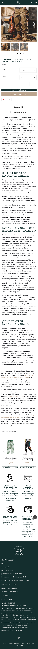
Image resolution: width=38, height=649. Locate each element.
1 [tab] (15, 53)
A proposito (5, 567)
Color (3, 70)
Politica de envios (7, 570)
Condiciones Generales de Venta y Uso (15, 580)
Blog (2, 564)
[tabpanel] (5, 46)
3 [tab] (20, 53)
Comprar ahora (20, 94)
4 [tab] (23, 53)
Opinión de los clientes (9, 592)
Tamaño (4, 77)
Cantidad (4, 84)
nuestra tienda (25, 611)
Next (34, 24)
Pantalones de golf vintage (10, 459)
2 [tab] (18, 53)
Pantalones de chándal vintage (28, 459)
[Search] (32, 2)
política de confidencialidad (11, 574)
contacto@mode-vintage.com (15, 605)
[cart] (36, 2)
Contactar (5, 595)
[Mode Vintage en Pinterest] (19, 639)
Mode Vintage (14, 643)
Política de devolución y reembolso (14, 577)
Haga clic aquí (24, 623)
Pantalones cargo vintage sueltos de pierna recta (17, 376)
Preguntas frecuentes (9, 588)
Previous (3, 24)
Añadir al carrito (11, 467)
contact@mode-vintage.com (14, 625)
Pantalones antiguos (16, 396)
